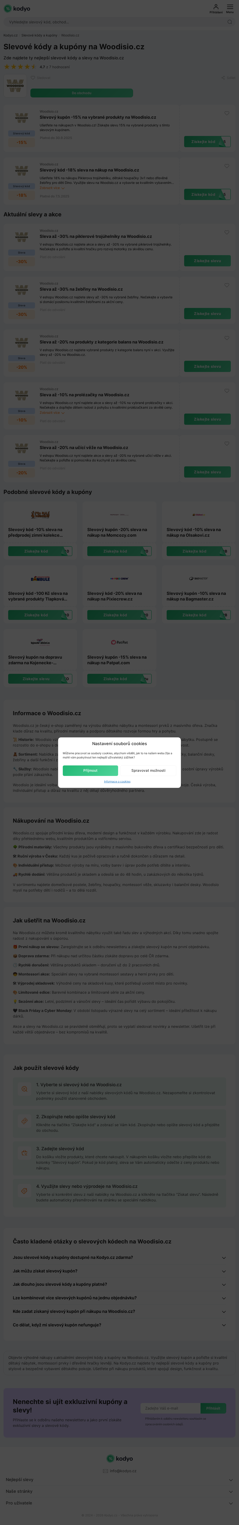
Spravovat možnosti (148, 770)
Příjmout (90, 770)
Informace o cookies (117, 781)
